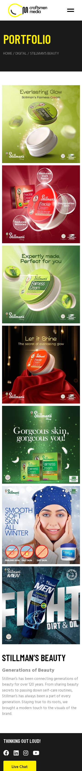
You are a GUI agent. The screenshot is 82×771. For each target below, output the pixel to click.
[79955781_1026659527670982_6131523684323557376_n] (41, 445)
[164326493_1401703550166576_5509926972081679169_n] (41, 284)
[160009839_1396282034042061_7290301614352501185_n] (41, 365)
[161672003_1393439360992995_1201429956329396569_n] (41, 124)
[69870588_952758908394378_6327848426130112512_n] (41, 605)
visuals (59, 708)
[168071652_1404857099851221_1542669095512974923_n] (41, 204)
